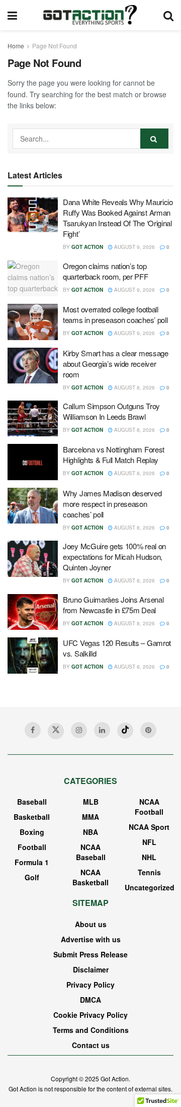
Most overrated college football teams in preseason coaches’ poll (115, 314)
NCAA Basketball (90, 877)
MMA (90, 817)
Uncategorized (149, 887)
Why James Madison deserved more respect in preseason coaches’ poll (112, 503)
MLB (91, 802)
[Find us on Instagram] (79, 730)
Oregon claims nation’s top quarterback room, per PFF (105, 271)
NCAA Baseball (91, 852)
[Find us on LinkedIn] (102, 730)
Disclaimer (91, 969)
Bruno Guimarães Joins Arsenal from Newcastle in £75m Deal (113, 604)
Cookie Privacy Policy (90, 1015)
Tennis (149, 872)
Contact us (91, 1045)
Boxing (32, 832)
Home (16, 45)
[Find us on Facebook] (33, 730)
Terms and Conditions (91, 1030)
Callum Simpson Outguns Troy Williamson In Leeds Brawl (111, 411)
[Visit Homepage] (90, 15)
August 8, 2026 (134, 387)
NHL (149, 857)
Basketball (32, 817)
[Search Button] (168, 15)
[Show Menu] (12, 15)
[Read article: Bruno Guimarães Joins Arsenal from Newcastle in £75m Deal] (33, 612)
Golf (32, 877)
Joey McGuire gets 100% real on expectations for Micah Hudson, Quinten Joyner (114, 556)
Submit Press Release (90, 954)
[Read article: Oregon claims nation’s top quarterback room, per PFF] (33, 279)
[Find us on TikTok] (125, 731)
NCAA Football (149, 807)
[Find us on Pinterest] (148, 730)
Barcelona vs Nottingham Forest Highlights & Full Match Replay (113, 454)
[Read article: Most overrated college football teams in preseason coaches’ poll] (33, 322)
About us (91, 924)
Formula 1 (32, 862)
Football (32, 847)
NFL (149, 842)
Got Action (87, 246)
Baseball (32, 802)
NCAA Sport (149, 827)
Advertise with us (91, 939)
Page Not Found (54, 45)
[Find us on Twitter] (56, 731)
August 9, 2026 (134, 246)
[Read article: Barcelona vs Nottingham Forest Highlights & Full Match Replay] (33, 462)
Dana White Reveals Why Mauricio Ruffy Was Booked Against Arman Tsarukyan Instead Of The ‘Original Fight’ (118, 218)
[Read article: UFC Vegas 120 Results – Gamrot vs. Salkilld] (33, 655)
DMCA (90, 1000)
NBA (90, 832)
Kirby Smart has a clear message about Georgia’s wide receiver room (115, 363)
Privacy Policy (90, 985)
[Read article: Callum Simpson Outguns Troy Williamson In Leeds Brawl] (33, 419)
